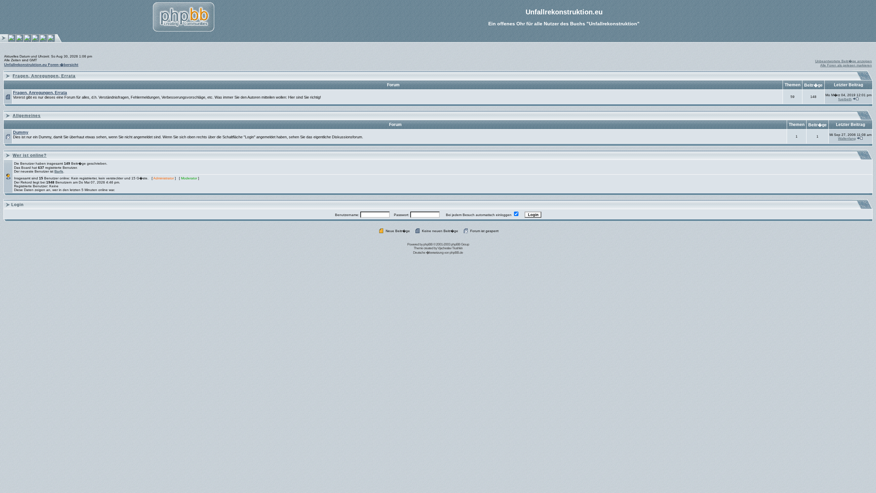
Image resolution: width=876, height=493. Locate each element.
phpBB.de (456, 252)
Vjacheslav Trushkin (450, 248)
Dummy (20, 132)
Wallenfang (847, 138)
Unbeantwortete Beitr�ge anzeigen (843, 61)
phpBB (428, 244)
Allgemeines (27, 115)
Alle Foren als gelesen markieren (846, 65)
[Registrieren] (20, 41)
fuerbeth (845, 99)
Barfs (58, 171)
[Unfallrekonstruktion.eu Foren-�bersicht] (51, 41)
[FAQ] (27, 41)
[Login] (12, 41)
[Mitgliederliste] (35, 41)
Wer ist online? (30, 155)
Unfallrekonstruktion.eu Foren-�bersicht (41, 65)
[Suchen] (43, 41)
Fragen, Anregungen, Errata (44, 76)
